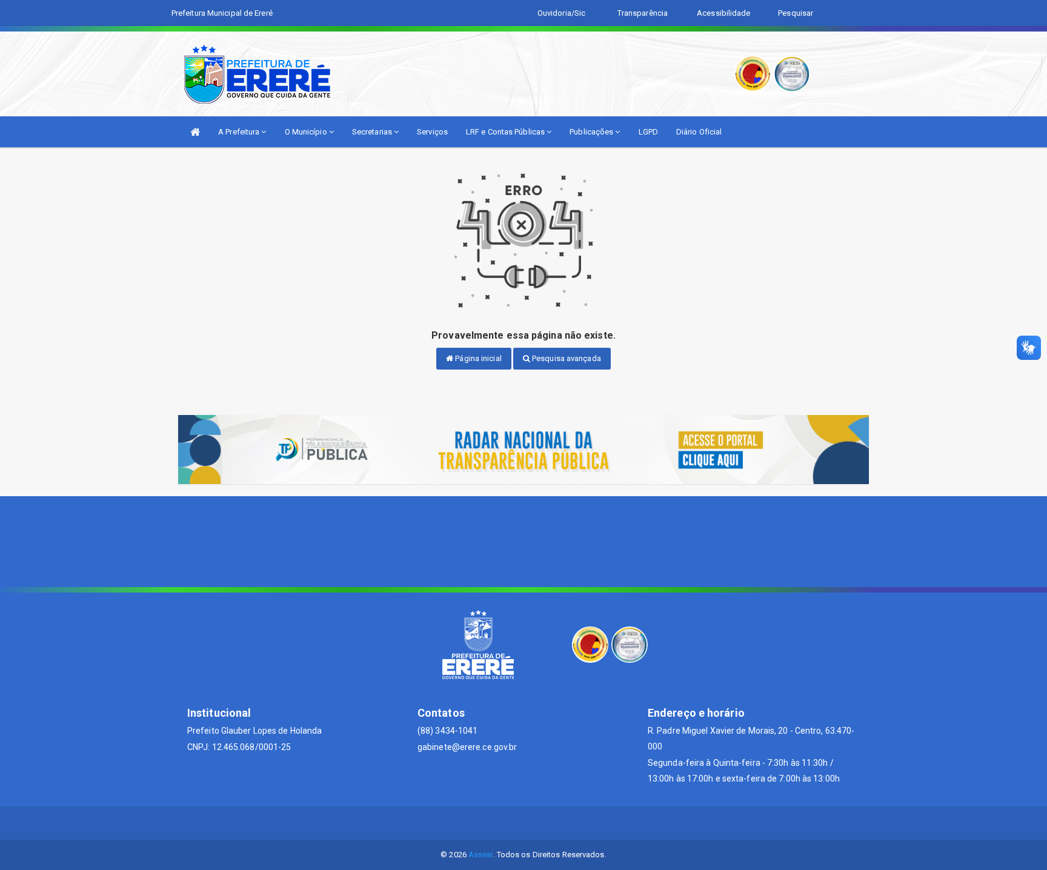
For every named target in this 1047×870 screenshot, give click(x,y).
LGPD (648, 131)
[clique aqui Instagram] (552, 823)
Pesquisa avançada (565, 358)
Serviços (432, 131)
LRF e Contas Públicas (506, 131)
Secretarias (373, 131)
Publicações (592, 131)
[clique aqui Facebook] (523, 823)
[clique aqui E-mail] (494, 823)
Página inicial (477, 358)
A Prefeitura (239, 131)
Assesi (480, 854)
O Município (307, 131)
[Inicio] (195, 131)
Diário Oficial (699, 131)
